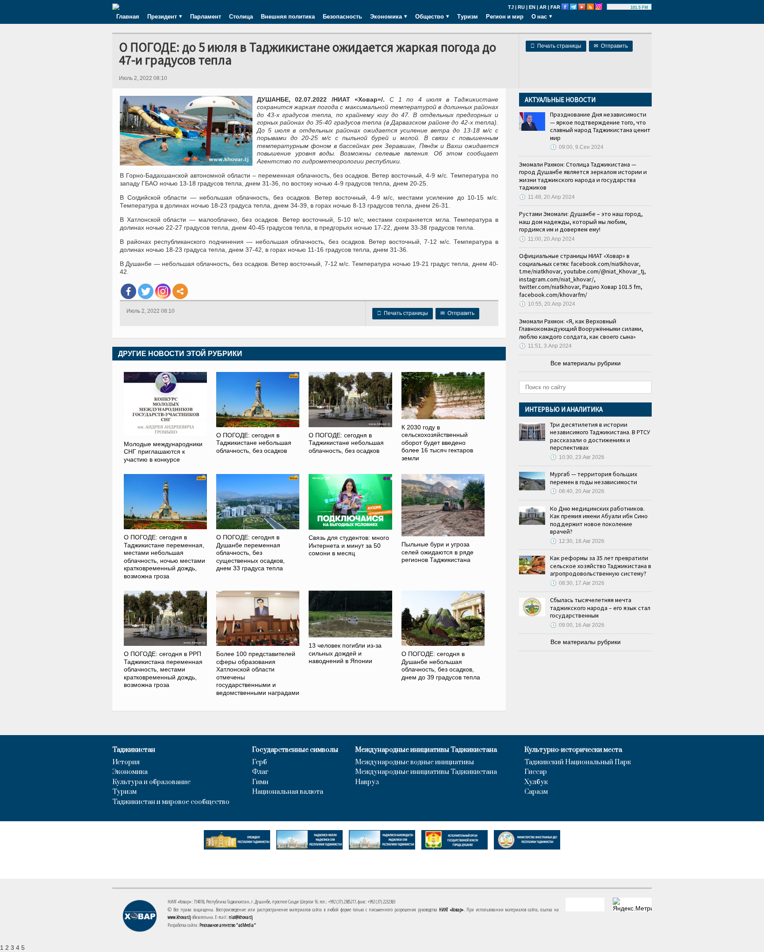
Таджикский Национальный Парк (577, 762)
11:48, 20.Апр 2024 (547, 197)
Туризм (467, 16)
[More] (180, 291)
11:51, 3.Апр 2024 (545, 346)
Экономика (130, 772)
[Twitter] (145, 291)
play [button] (619, 7)
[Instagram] (163, 291)
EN (532, 7)
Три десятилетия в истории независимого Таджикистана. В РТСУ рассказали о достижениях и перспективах (600, 436)
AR (542, 7)
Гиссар (535, 772)
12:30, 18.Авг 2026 (577, 541)
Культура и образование (151, 782)
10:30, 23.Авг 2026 (577, 457)
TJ (511, 7)
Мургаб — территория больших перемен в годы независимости (593, 478)
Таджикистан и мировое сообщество (170, 802)
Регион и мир (504, 16)
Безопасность (342, 16)
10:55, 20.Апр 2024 (547, 304)
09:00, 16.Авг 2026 (577, 625)
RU (521, 7)
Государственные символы (295, 750)
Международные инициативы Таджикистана (426, 750)
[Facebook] (128, 291)
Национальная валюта (287, 792)
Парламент (205, 16)
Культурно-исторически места (573, 750)
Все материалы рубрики (585, 363)
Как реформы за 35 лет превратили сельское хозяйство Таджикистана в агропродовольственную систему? (600, 565)
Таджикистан (133, 750)
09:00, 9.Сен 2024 (577, 147)
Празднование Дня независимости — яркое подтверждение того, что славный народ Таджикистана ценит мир (600, 126)
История (126, 762)
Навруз (367, 782)
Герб (259, 762)
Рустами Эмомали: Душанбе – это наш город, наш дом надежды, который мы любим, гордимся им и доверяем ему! (581, 221)
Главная (127, 16)
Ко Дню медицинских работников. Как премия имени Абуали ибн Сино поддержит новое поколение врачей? (599, 520)
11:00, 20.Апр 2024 (547, 239)
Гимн (260, 782)
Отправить (611, 46)
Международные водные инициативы (414, 762)
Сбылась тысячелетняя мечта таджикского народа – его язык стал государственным (600, 607)
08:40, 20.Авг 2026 (577, 491)
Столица (241, 16)
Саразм (536, 792)
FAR (555, 7)
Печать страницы (556, 46)
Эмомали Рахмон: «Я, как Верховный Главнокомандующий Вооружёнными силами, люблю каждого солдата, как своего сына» (581, 329)
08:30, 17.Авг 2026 (577, 583)
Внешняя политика (288, 16)
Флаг (260, 772)
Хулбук (536, 782)
